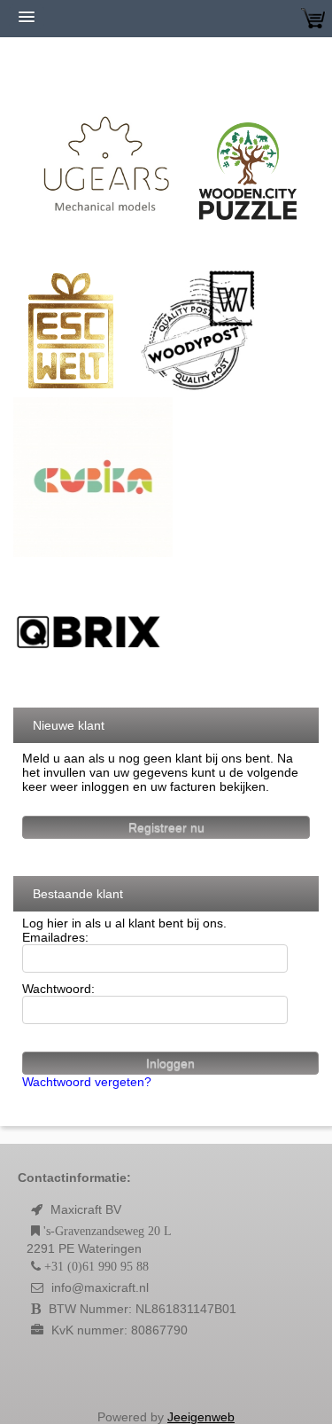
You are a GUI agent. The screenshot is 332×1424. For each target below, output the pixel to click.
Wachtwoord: (58, 989)
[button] (166, 1374)
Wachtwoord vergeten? (86, 1082)
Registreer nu (166, 827)
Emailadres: (55, 937)
